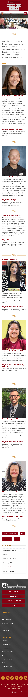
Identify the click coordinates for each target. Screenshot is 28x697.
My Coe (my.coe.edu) (7, 659)
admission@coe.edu (14, 688)
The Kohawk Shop (6, 644)
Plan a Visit (11, 5)
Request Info (15, 9)
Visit (22, 533)
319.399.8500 (18, 686)
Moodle (4, 662)
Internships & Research (10, 563)
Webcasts (4, 627)
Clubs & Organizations (9, 558)
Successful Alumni (17, 16)
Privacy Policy (5, 630)
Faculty (5, 554)
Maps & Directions (6, 619)
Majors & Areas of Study (10, 533)
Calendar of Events (14, 601)
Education (10, 16)
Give (13, 605)
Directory (4, 616)
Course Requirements (9, 550)
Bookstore (4, 640)
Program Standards (9, 571)
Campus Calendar (6, 648)
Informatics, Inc (14, 692)
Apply (19, 5)
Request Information (7, 666)
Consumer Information (7, 623)
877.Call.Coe (8, 686)
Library (3, 655)
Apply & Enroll (14, 592)
